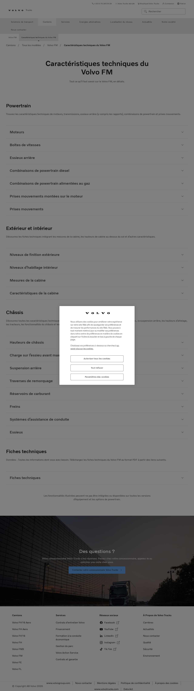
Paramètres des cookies (97, 377)
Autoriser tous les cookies (97, 359)
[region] (97, 345)
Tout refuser (97, 368)
